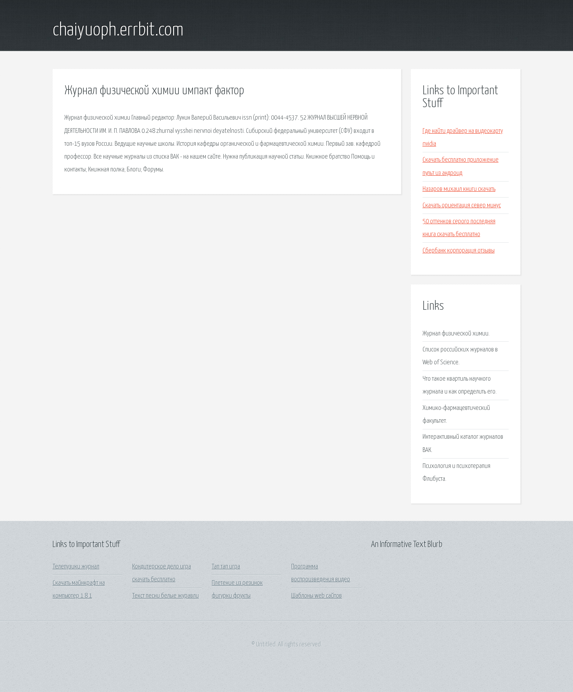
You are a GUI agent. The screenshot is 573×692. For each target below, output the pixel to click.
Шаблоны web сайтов (316, 596)
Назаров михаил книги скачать (459, 189)
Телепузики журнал (76, 566)
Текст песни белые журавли (165, 596)
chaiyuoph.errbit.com (118, 30)
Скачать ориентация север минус (462, 205)
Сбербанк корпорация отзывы (459, 250)
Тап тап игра (226, 566)
